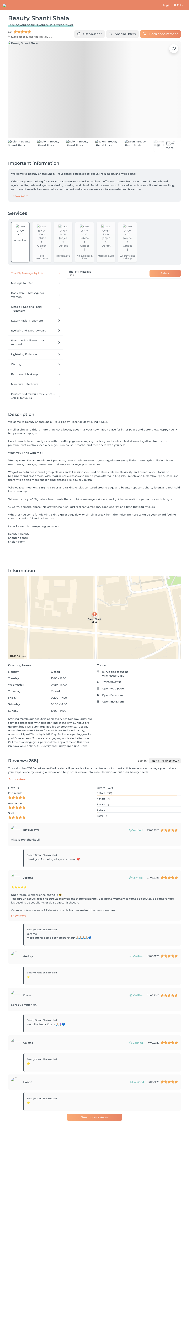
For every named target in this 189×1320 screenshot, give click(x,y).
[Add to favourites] (173, 48)
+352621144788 (111, 682)
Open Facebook (112, 695)
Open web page (113, 688)
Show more (20, 196)
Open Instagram (113, 701)
